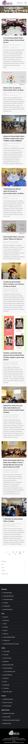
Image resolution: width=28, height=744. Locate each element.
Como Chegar (6, 651)
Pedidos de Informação (8, 713)
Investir (3, 570)
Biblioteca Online (7, 723)
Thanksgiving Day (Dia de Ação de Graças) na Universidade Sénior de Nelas (13, 191)
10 (13, 552)
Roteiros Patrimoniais (8, 664)
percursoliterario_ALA (10, 671)
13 (23, 552)
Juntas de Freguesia (8, 599)
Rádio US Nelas (13, 92)
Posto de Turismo (7, 658)
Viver (7, 46)
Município (3, 561)
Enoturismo (6, 678)
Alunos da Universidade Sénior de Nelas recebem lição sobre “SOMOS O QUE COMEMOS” (13, 138)
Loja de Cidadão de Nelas (9, 637)
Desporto (5, 630)
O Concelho (6, 654)
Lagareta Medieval (7, 674)
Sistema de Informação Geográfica (11, 720)
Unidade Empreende (8, 699)
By (6, 47)
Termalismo (6, 688)
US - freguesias (9, 525)
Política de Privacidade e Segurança (12, 742)
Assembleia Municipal (8, 596)
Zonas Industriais (7, 705)
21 (15, 554)
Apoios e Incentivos (7, 702)
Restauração (6, 685)
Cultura (5, 623)
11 (16, 552)
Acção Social (6, 92)
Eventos (5, 681)
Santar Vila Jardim (7, 691)
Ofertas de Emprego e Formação (11, 643)
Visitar (2, 567)
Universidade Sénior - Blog (9, 290)
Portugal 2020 (6, 606)
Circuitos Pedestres (7, 668)
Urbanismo (5, 633)
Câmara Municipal (7, 592)
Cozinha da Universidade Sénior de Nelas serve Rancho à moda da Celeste (13, 284)
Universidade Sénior (7, 44)
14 (9, 554)
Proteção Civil (6, 640)
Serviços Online (6, 716)
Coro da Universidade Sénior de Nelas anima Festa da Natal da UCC (13, 40)
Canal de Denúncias (7, 609)
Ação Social (6, 620)
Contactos (5, 602)
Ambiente (5, 617)
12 (20, 552)
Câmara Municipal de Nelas (10, 738)
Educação (5, 627)
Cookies (22, 742)
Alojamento (6, 661)
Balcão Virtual (4, 573)
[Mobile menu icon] (25, 3)
